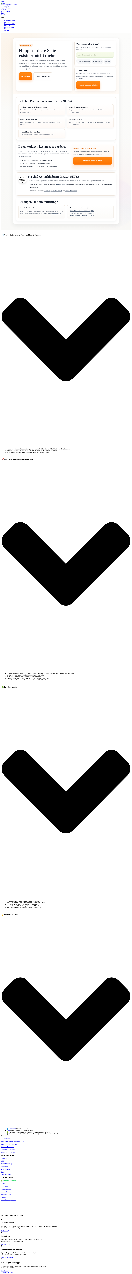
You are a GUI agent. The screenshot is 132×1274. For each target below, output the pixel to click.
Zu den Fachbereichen (43, 76)
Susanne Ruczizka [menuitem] (6, 8)
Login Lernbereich (6, 1174)
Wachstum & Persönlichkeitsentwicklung (12, 1141)
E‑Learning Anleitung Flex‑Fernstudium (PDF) (83, 213)
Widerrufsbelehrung (6, 1163)
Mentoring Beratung (6, 1189)
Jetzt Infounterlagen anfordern (88, 85)
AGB (8, 1130)
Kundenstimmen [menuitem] (5, 11)
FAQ (2, 1172)
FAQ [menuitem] (2, 13)
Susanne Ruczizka (61, 184)
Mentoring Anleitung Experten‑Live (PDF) (82, 215)
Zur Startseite (25, 76)
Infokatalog (4, 1197)
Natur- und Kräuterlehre (7, 1147)
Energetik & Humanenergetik (9, 1144)
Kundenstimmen (5, 1169)
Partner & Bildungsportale (8, 1200)
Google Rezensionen (71, 190)
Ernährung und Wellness (8, 1149)
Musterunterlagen (6, 1194)
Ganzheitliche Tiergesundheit (9, 1152)
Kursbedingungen (49, 190)
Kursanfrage (4, 1186)
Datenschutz (58, 190)
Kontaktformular (56, 213)
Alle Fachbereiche (6, 1139)
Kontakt (3, 1183)
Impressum (4, 1158)
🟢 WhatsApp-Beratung (8, 1180)
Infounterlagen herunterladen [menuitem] (9, 5)
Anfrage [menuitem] (3, 14)
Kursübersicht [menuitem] (5, 6)
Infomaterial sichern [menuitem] (10, 20)
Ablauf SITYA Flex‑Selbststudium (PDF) (82, 211)
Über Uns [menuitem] (3, 9)
